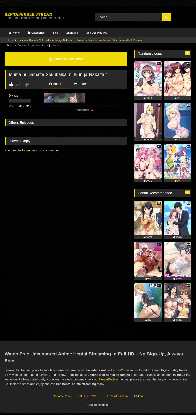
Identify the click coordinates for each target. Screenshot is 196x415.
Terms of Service (116, 396)
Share (82, 84)
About (56, 84)
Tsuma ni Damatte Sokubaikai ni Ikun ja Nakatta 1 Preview (109, 40)
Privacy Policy (62, 396)
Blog (55, 32)
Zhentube (72, 32)
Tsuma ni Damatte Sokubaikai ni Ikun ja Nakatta (45, 40)
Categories (38, 32)
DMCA (138, 396)
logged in (28, 150)
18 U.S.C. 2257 (88, 396)
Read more (82, 109)
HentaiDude (107, 379)
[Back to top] (184, 404)
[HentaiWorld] (44, 14)
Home (16, 32)
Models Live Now (68, 59)
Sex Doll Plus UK (96, 32)
